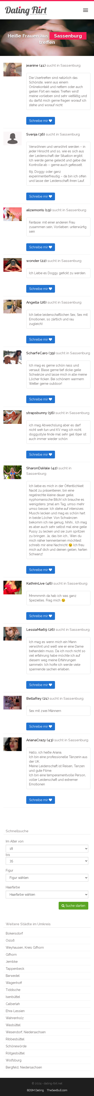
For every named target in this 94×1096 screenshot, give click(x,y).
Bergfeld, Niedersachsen (24, 1067)
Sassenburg (70, 65)
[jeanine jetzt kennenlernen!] (12, 69)
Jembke (12, 961)
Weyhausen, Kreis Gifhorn (25, 947)
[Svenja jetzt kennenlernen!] (12, 138)
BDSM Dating (35, 1090)
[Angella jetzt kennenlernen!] (12, 306)
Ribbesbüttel (15, 1039)
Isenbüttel (13, 997)
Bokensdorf (14, 933)
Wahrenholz (15, 1018)
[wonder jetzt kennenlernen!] (12, 265)
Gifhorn (11, 954)
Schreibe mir (39, 121)
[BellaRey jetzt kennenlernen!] (12, 702)
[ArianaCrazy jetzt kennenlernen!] (12, 744)
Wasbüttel (13, 1025)
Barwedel (13, 976)
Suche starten (75, 905)
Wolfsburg (13, 1060)
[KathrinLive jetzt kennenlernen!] (12, 587)
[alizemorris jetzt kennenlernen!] (12, 214)
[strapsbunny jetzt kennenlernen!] (12, 417)
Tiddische (13, 990)
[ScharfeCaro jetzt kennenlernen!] (12, 357)
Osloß (10, 940)
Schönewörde (16, 1046)
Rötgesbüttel (15, 1053)
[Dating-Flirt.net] (26, 10)
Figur (9, 870)
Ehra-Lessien (15, 1011)
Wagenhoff (14, 983)
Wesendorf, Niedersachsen (26, 1032)
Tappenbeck (15, 968)
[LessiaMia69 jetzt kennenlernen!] (12, 634)
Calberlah (13, 1004)
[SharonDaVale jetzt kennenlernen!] (12, 472)
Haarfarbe (13, 887)
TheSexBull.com (57, 1090)
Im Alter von (15, 841)
